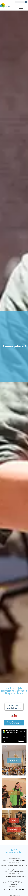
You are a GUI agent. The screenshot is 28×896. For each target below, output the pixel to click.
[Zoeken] (26, 2)
